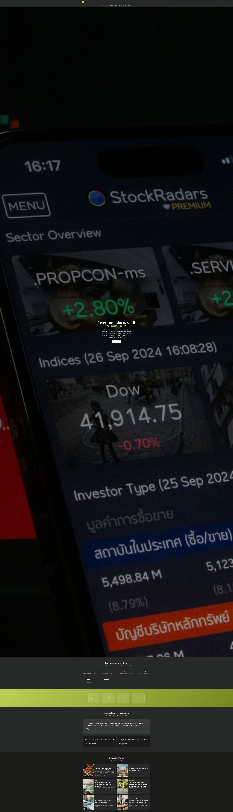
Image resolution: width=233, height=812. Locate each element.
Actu (106, 5)
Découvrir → (116, 341)
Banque (115, 5)
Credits (120, 5)
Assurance (111, 5)
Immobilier (130, 5)
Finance (124, 5)
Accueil (102, 5)
